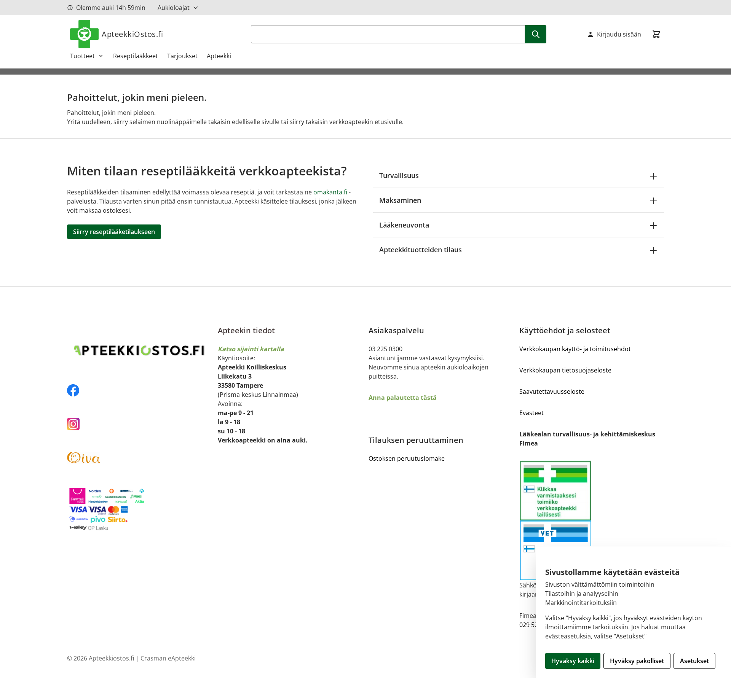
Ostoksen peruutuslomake (407, 458)
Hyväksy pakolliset (637, 661)
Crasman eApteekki (168, 658)
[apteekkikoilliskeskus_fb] (139, 390)
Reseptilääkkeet (135, 56)
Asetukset (694, 661)
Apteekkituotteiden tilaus (420, 249)
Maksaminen (400, 200)
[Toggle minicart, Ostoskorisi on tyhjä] (656, 34)
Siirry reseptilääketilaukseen (114, 232)
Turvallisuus (399, 175)
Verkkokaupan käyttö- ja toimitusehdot (575, 349)
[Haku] (535, 34)
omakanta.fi (330, 192)
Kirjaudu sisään (619, 34)
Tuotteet (82, 56)
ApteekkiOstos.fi (132, 34)
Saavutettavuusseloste (551, 391)
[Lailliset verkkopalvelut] (555, 490)
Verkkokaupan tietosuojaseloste (565, 370)
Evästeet (531, 413)
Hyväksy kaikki (572, 661)
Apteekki (219, 56)
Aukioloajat (174, 7)
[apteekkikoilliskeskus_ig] (139, 424)
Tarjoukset (182, 56)
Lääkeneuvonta (404, 224)
